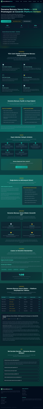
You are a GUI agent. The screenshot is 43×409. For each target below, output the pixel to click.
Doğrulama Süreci (24, 394)
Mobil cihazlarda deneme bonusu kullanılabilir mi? (21, 377)
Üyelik (21, 1)
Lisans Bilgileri (3, 400)
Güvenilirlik (34, 1)
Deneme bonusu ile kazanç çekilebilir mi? (21, 373)
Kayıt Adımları (25, 1)
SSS (40, 1)
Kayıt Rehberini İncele (17, 21)
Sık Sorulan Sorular (27, 21)
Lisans (38, 1)
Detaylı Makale (3, 403)
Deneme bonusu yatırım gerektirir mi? (21, 367)
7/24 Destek (17, 1)
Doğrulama (30, 1)
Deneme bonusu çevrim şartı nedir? (21, 370)
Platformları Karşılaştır (6, 21)
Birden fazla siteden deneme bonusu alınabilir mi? (21, 380)
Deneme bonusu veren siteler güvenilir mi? (21, 360)
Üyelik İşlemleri (24, 391)
